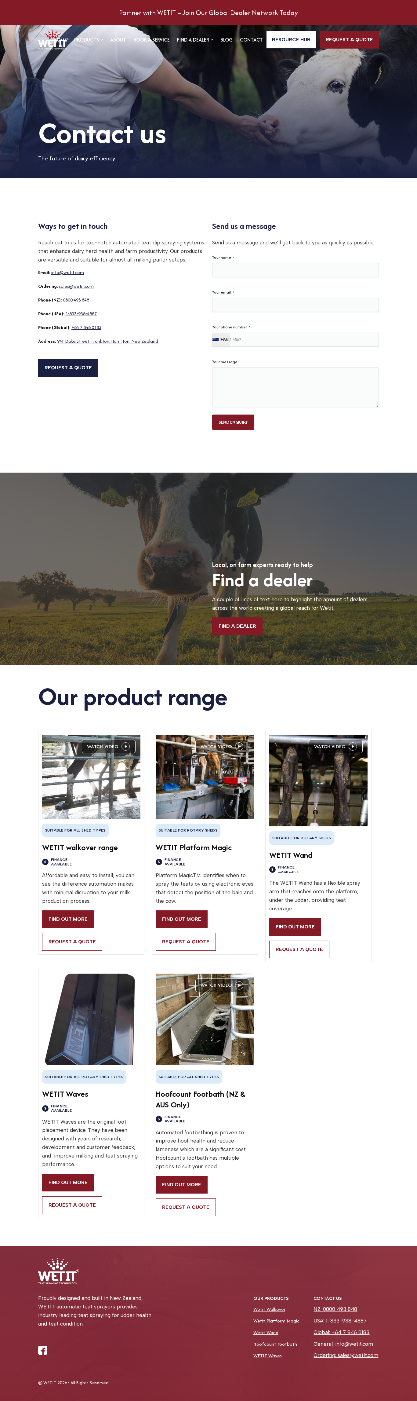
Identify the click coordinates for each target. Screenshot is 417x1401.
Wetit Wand (265, 1332)
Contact (251, 39)
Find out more (68, 919)
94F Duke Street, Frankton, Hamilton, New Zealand (107, 341)
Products (86, 39)
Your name (223, 257)
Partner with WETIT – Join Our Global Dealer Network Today (208, 12)
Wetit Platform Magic (276, 1320)
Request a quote (349, 39)
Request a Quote (72, 942)
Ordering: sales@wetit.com (346, 1355)
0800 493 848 (76, 300)
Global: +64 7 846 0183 (341, 1332)
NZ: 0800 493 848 (335, 1309)
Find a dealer (193, 39)
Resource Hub (291, 39)
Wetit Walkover (269, 1309)
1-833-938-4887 (81, 313)
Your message (225, 362)
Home (60, 39)
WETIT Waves (267, 1355)
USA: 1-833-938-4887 (340, 1321)
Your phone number (231, 327)
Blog (226, 39)
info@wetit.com (67, 272)
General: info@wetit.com (343, 1344)
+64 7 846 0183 (86, 327)
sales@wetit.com (76, 286)
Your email (223, 292)
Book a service (151, 39)
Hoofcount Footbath (275, 1344)
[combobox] (221, 339)
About (118, 39)
